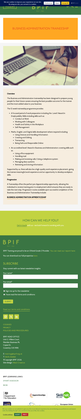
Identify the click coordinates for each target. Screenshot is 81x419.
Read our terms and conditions (16, 309)
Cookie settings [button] (8, 414)
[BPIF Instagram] (5, 317)
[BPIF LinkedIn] (16, 317)
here (35, 256)
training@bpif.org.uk (13, 354)
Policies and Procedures (16, 331)
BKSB (5, 385)
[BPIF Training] (40, 8)
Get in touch (22, 225)
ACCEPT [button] (17, 414)
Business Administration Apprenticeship (26, 197)
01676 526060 (10, 357)
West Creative (19, 363)
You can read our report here (62, 251)
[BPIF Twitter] (11, 317)
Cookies (7, 325)
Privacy (7, 328)
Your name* (8, 273)
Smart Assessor (11, 381)
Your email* (7, 282)
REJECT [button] (25, 414)
